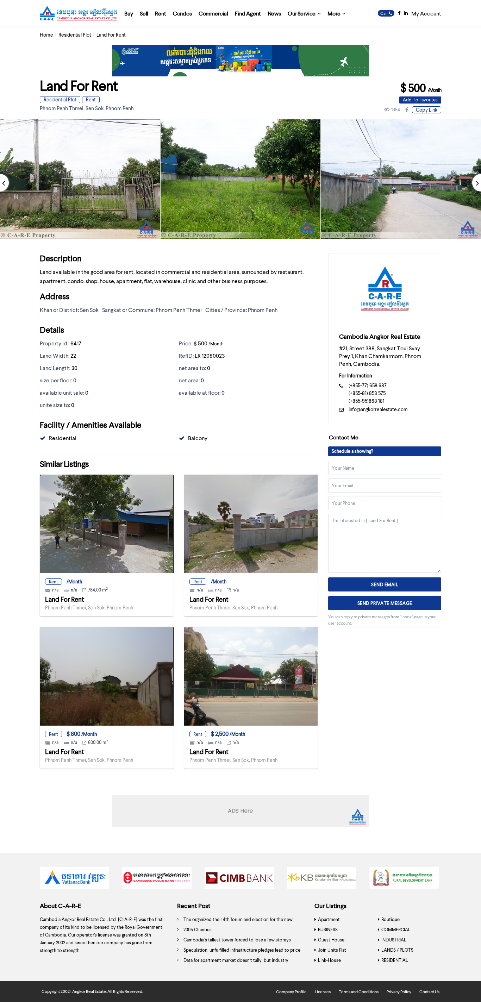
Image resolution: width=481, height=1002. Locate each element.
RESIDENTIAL (394, 960)
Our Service (302, 13)
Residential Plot (74, 35)
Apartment (329, 919)
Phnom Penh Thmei (61, 108)
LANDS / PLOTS (397, 950)
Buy (128, 13)
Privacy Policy (399, 991)
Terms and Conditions (359, 991)
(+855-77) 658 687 (368, 385)
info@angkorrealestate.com (378, 409)
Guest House (331, 939)
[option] (240, 179)
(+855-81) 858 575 (367, 393)
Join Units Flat (332, 950)
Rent (160, 13)
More (333, 13)
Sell (144, 13)
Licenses (323, 991)
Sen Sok (95, 108)
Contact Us (429, 991)
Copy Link (426, 110)
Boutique (390, 919)
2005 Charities (197, 929)
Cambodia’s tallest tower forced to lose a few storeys (237, 939)
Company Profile (291, 991)
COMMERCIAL (396, 929)
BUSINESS (328, 929)
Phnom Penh (120, 108)
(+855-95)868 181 (367, 401)
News (274, 13)
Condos (182, 13)
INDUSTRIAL (393, 939)
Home (46, 35)
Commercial (213, 13)
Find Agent (248, 13)
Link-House (329, 960)
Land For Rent (64, 599)
